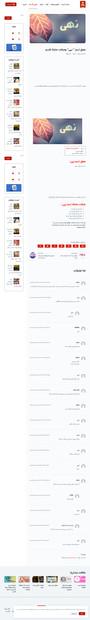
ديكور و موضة (54, 4)
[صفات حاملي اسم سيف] (38, 579)
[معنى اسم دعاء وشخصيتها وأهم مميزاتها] (66, 579)
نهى (72, 312)
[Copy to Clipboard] (40, 246)
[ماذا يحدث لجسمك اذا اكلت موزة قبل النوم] (16, 91)
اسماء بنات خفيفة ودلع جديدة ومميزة (24, 587)
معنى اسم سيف (53, 585)
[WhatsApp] (47, 246)
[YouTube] (12, 39)
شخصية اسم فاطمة (82, 586)
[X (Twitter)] (75, 246)
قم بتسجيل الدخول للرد (34, 282)
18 (73, 54)
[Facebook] (83, 246)
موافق (82, 613)
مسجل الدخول (73, 558)
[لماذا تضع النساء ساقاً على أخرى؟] (16, 80)
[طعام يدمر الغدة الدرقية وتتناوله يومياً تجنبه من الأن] (16, 102)
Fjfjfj (71, 495)
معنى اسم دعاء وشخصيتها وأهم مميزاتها (67, 587)
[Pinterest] (68, 246)
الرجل (41, 4)
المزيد (24, 4)
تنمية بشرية (65, 4)
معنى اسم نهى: (79, 151)
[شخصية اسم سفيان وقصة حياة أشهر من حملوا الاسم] (10, 579)
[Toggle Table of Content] (82, 148)
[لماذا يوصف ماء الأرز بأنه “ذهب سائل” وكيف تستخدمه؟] (16, 114)
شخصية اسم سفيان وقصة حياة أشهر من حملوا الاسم (10, 588)
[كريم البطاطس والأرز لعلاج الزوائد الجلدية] (16, 141)
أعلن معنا (9, 4)
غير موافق (74, 613)
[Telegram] (54, 246)
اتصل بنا (7, 611)
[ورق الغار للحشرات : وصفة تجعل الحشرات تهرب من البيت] (16, 127)
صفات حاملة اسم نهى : (77, 153)
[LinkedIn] (61, 246)
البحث (21, 15)
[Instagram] (19, 39)
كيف (46, 4)
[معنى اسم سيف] (52, 579)
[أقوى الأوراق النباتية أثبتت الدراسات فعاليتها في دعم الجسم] (16, 66)
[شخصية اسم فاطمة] (80, 579)
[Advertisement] (58, 70)
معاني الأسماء (33, 4)
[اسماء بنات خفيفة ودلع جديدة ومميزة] (24, 579)
